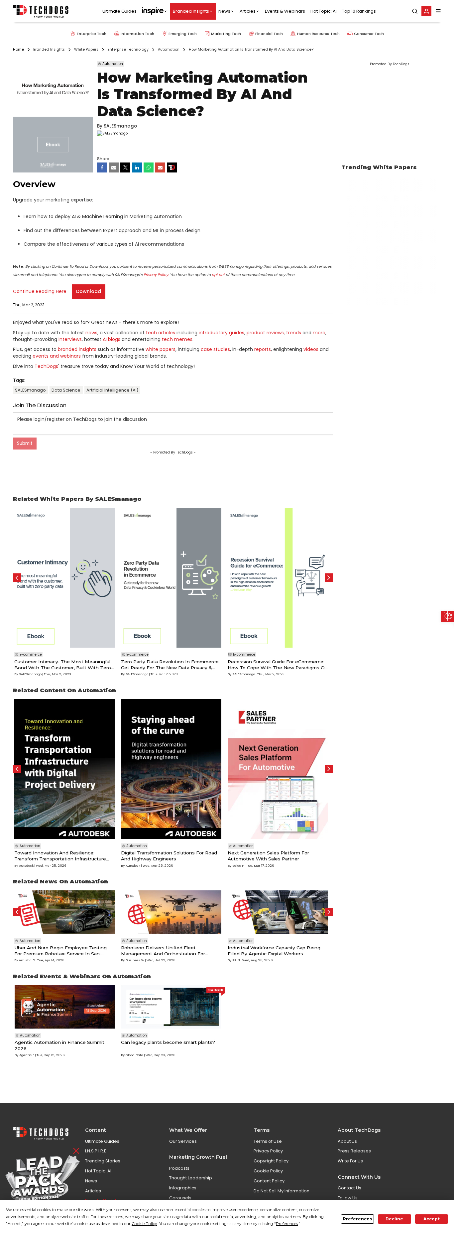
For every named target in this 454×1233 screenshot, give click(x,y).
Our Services (183, 1141)
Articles (248, 11)
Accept (431, 1218)
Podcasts (179, 1168)
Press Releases (354, 1151)
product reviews (265, 332)
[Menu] (438, 11)
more (319, 332)
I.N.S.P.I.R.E (95, 1151)
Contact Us (349, 1188)
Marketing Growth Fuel (198, 1157)
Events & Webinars (285, 11)
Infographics (182, 1188)
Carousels (180, 1198)
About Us (347, 1141)
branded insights (77, 349)
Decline (394, 1218)
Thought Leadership (190, 1178)
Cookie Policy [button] (144, 1223)
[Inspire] (154, 11)
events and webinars (57, 356)
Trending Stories (102, 1161)
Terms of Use (268, 1141)
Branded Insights (191, 11)
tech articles (160, 332)
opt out (218, 274)
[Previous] (17, 577)
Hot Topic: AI (323, 11)
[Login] (426, 11)
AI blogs (111, 339)
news (91, 332)
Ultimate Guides (119, 11)
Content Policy (269, 1181)
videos (310, 349)
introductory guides (221, 332)
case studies (215, 349)
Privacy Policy (156, 274)
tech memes (177, 339)
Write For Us (350, 1161)
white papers (160, 349)
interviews (70, 339)
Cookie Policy (268, 1171)
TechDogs (46, 366)
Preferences (357, 1218)
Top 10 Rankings (359, 11)
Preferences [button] (287, 1223)
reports (262, 349)
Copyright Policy (271, 1161)
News (224, 11)
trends (293, 332)
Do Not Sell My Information (281, 1191)
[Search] (415, 11)
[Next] (329, 577)
